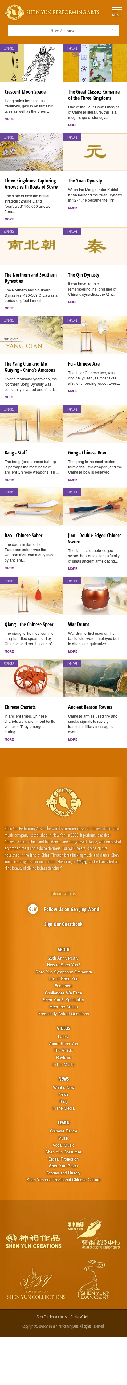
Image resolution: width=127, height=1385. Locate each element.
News (64, 1079)
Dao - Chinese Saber (23, 535)
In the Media (63, 1064)
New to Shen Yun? (63, 965)
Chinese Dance (63, 1131)
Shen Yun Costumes (63, 1152)
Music (63, 1138)
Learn (63, 1122)
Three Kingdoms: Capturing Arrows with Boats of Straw (31, 183)
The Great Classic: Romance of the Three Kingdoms (94, 94)
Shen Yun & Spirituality (63, 999)
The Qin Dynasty (83, 274)
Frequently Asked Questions (63, 1013)
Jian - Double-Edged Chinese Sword (94, 538)
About (64, 949)
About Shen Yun (63, 1043)
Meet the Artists (63, 1007)
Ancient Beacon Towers (90, 707)
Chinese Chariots (20, 707)
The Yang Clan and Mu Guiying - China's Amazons (30, 366)
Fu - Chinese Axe (84, 363)
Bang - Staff (16, 452)
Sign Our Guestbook (63, 924)
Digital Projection (63, 1159)
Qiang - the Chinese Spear (29, 624)
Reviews (63, 1057)
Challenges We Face (63, 993)
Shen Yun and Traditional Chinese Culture (63, 1179)
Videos (63, 1028)
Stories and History (64, 1173)
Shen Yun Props (63, 1166)
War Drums (78, 624)
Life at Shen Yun (63, 978)
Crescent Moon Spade (25, 91)
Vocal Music (64, 1145)
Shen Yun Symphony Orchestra (63, 972)
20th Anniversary (63, 958)
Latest (63, 1036)
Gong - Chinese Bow (87, 452)
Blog (63, 1101)
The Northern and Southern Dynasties (31, 277)
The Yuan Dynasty (85, 180)
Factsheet (63, 986)
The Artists (63, 1050)
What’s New (63, 1087)
